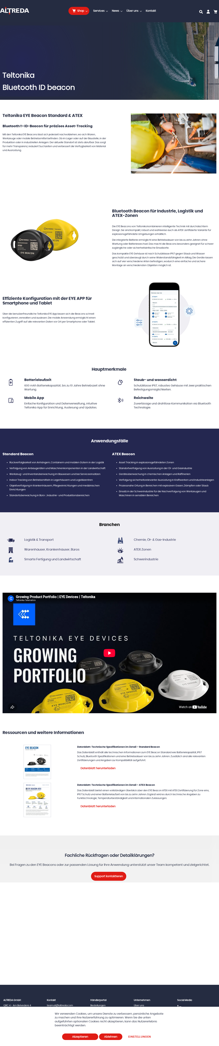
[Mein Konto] (208, 12)
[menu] (113, 11)
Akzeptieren (80, 1036)
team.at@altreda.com (60, 1005)
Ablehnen (110, 1036)
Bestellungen (98, 1005)
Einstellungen (139, 1036)
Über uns (139, 1005)
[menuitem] (79, 11)
